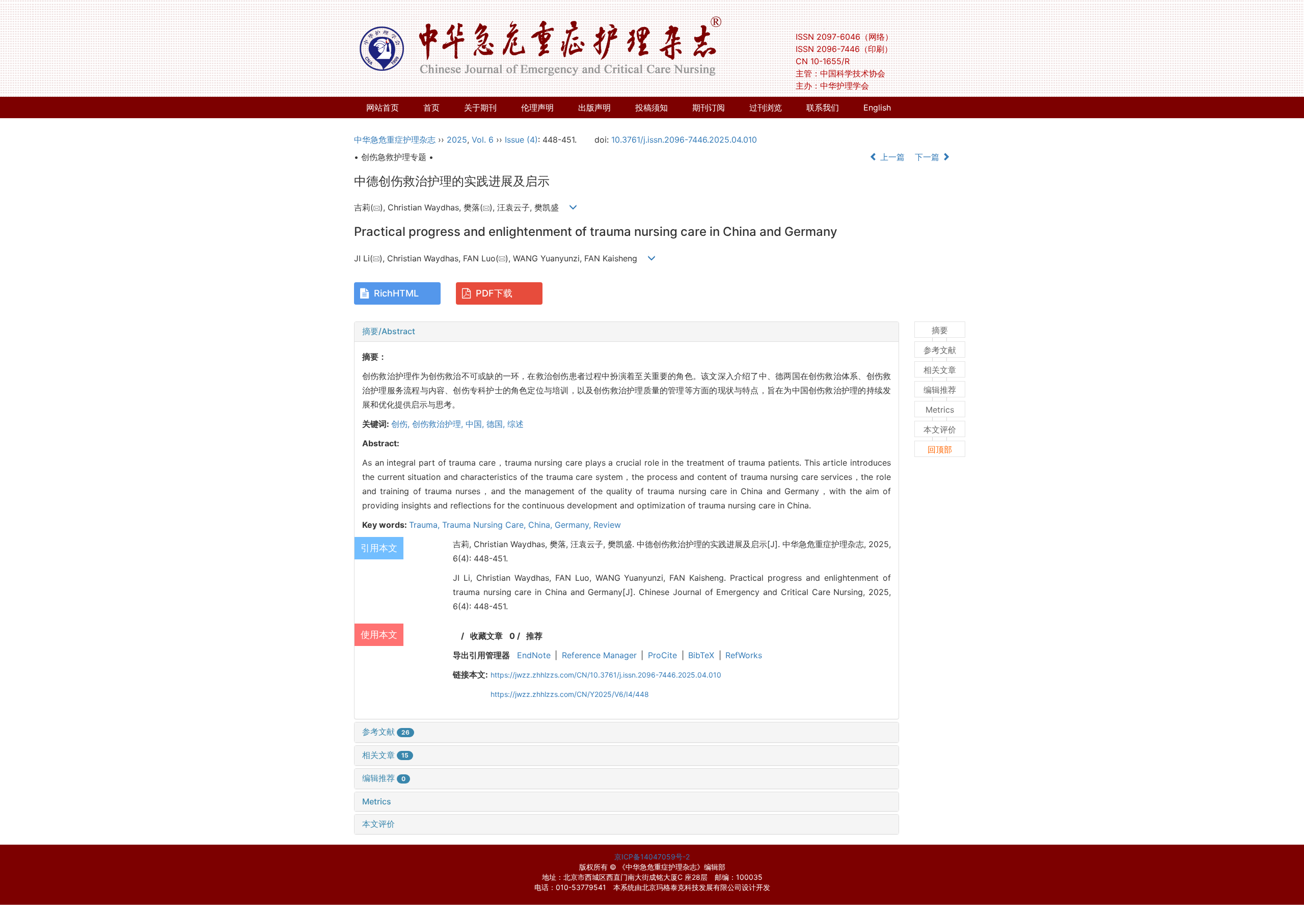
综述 (515, 424)
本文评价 (378, 824)
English (877, 107)
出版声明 (594, 107)
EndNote (534, 655)
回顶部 (940, 449)
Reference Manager (599, 655)
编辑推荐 (383, 778)
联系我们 (822, 107)
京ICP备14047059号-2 (652, 856)
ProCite (662, 655)
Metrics (376, 801)
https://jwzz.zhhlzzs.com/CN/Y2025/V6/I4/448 (570, 694)
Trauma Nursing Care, (485, 525)
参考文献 (386, 731)
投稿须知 (651, 107)
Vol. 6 (483, 139)
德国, (496, 424)
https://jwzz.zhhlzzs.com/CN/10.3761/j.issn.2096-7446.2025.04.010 (606, 674)
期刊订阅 (708, 107)
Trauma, (425, 525)
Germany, (574, 525)
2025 (457, 139)
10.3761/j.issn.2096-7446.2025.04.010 (684, 139)
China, (541, 525)
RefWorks (743, 655)
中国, (476, 424)
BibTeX (701, 655)
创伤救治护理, (439, 424)
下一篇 (928, 157)
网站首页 (382, 107)
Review (607, 525)
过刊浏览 (765, 107)
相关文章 (385, 755)
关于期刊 (480, 107)
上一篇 (891, 157)
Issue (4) (521, 139)
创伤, (401, 424)
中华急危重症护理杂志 (395, 139)
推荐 (534, 636)
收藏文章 (486, 636)
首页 (431, 107)
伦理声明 (537, 107)
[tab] (627, 331)
